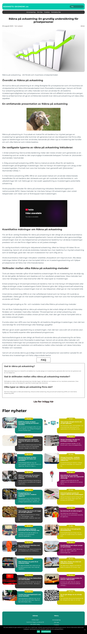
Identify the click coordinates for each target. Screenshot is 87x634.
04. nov (71, 591)
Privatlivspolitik (46, 631)
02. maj (71, 454)
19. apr (71, 472)
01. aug (29, 418)
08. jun (71, 436)
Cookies (47, 12)
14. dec (71, 526)
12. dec (29, 542)
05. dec (71, 542)
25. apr (29, 472)
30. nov (29, 558)
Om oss (39, 12)
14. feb (71, 508)
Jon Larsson (19, 26)
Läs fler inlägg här (44, 401)
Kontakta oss (56, 12)
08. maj (29, 454)
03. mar (71, 490)
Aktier (83, 26)
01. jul (71, 418)
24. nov (29, 575)
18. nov (71, 575)
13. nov (29, 591)
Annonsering (30, 12)
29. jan (29, 526)
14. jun (29, 436)
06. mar (29, 490)
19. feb (29, 508)
